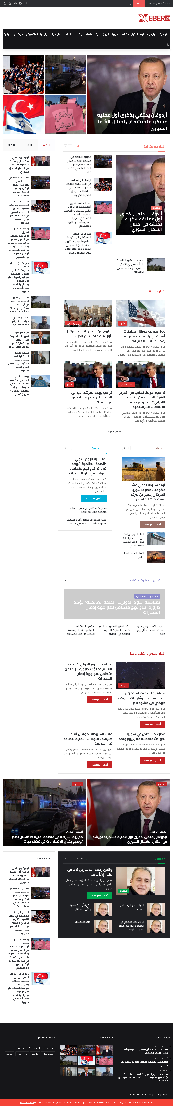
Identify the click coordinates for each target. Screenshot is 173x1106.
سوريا (115, 34)
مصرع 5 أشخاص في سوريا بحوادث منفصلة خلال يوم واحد (88, 509)
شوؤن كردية (103, 34)
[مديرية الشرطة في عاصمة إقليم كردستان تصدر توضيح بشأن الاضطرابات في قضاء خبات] (103, 161)
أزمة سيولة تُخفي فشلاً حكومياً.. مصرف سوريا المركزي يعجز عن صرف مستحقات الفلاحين (147, 492)
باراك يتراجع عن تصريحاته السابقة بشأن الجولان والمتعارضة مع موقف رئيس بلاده (19, 339)
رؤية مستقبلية (83, 921)
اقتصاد (89, 34)
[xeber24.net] (154, 18)
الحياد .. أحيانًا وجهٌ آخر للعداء (132, 906)
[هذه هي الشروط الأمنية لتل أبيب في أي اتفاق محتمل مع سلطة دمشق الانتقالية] (156, 264)
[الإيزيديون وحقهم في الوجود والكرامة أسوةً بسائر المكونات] (156, 926)
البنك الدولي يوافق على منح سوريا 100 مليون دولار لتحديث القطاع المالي (133, 540)
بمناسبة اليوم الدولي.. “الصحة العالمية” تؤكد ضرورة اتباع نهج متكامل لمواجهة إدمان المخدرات (88, 466)
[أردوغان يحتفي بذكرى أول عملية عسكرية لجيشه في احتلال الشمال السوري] (128, 94)
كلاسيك (35, 1054)
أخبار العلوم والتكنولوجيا (54, 34)
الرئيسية (164, 34)
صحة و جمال (48, 1054)
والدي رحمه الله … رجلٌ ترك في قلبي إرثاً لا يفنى (89, 871)
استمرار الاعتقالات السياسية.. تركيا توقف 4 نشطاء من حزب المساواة (81, 630)
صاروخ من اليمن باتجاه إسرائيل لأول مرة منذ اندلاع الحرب (89, 333)
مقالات (125, 34)
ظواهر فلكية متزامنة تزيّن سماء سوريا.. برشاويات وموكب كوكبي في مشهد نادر (141, 698)
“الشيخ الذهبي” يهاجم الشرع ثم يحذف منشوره (20, 321)
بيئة (81, 34)
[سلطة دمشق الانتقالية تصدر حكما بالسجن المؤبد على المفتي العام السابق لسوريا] (40, 357)
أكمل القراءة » (152, 524)
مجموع (161, 784)
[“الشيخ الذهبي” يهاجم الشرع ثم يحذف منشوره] (40, 322)
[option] (86, 94)
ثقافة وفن (32, 34)
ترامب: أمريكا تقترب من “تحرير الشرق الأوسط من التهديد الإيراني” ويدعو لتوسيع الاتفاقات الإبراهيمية (142, 399)
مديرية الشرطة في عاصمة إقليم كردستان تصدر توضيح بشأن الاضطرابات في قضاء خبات (65, 79)
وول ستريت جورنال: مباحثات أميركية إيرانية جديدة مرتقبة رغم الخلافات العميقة (143, 336)
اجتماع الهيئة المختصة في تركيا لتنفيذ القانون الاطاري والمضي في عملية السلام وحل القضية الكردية (86, 3)
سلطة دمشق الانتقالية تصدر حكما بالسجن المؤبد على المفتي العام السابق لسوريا (18, 362)
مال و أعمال (22, 1054)
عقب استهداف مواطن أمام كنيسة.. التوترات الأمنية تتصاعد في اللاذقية (87, 521)
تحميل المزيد (114, 431)
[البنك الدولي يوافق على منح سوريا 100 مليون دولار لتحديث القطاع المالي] (156, 538)
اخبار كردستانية (148, 34)
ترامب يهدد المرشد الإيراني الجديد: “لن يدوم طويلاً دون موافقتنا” (91, 397)
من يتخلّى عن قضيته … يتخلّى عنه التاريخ (78, 906)
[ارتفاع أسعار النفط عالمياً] (156, 557)
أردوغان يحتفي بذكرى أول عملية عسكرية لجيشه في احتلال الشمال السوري (130, 121)
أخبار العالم (49, 1048)
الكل (79, 146)
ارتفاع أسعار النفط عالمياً (134, 555)
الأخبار (134, 34)
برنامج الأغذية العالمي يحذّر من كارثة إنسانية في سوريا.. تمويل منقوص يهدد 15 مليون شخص (19, 385)
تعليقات (12, 144)
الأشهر (29, 144)
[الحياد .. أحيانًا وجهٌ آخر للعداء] (156, 909)
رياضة (73, 34)
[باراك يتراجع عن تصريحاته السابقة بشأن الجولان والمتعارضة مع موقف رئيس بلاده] (40, 337)
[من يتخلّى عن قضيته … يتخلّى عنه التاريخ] (103, 909)
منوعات (9, 1054)
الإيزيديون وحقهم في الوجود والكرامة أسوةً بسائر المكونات (131, 925)
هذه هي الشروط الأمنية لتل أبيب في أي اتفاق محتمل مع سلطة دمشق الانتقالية (130, 266)
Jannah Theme (27, 1102)
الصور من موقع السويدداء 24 (28, 1048)
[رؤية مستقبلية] (103, 926)
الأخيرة (46, 144)
